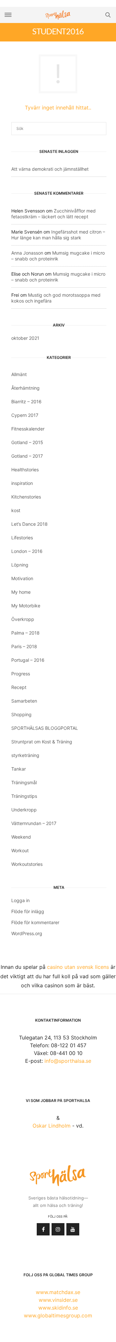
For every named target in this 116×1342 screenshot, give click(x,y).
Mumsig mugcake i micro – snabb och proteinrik (58, 255)
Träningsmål (24, 782)
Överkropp (22, 619)
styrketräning (25, 755)
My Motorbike (25, 605)
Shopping (21, 714)
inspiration (22, 483)
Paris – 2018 (24, 646)
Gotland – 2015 (27, 442)
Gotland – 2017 (27, 456)
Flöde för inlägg (27, 911)
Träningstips (24, 796)
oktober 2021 (25, 338)
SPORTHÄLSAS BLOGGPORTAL (44, 728)
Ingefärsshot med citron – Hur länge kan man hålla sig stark (58, 234)
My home (21, 592)
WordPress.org (26, 933)
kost (15, 510)
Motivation (22, 578)
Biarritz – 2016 (26, 401)
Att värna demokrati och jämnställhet (50, 169)
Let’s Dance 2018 (29, 524)
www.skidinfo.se (58, 1307)
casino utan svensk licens (78, 967)
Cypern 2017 (24, 415)
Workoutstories (27, 864)
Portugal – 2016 (27, 660)
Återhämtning (25, 388)
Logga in (20, 900)
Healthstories (25, 469)
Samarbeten (24, 701)
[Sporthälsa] (58, 15)
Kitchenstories (26, 496)
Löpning (19, 565)
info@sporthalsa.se (67, 1061)
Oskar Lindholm (52, 1125)
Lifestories (22, 537)
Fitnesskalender (27, 428)
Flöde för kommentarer (35, 922)
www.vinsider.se (58, 1300)
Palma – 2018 (25, 633)
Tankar (18, 769)
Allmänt (19, 374)
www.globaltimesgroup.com (58, 1315)
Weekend (21, 837)
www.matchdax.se (58, 1292)
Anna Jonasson (27, 253)
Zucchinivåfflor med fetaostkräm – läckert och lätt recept (53, 213)
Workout (20, 850)
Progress (20, 673)
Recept (18, 687)
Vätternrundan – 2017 (33, 823)
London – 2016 (27, 551)
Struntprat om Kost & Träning (41, 741)
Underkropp (24, 809)
